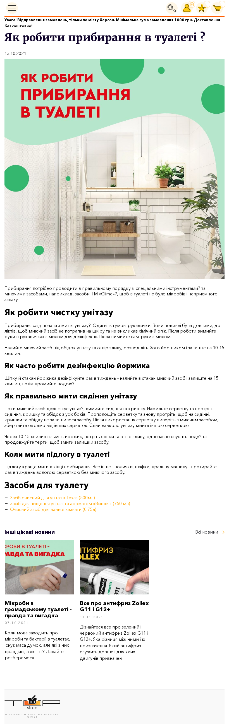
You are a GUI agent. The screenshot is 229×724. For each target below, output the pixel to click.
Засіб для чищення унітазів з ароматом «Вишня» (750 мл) (70, 503)
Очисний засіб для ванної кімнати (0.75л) (53, 509)
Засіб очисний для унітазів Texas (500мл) (52, 497)
